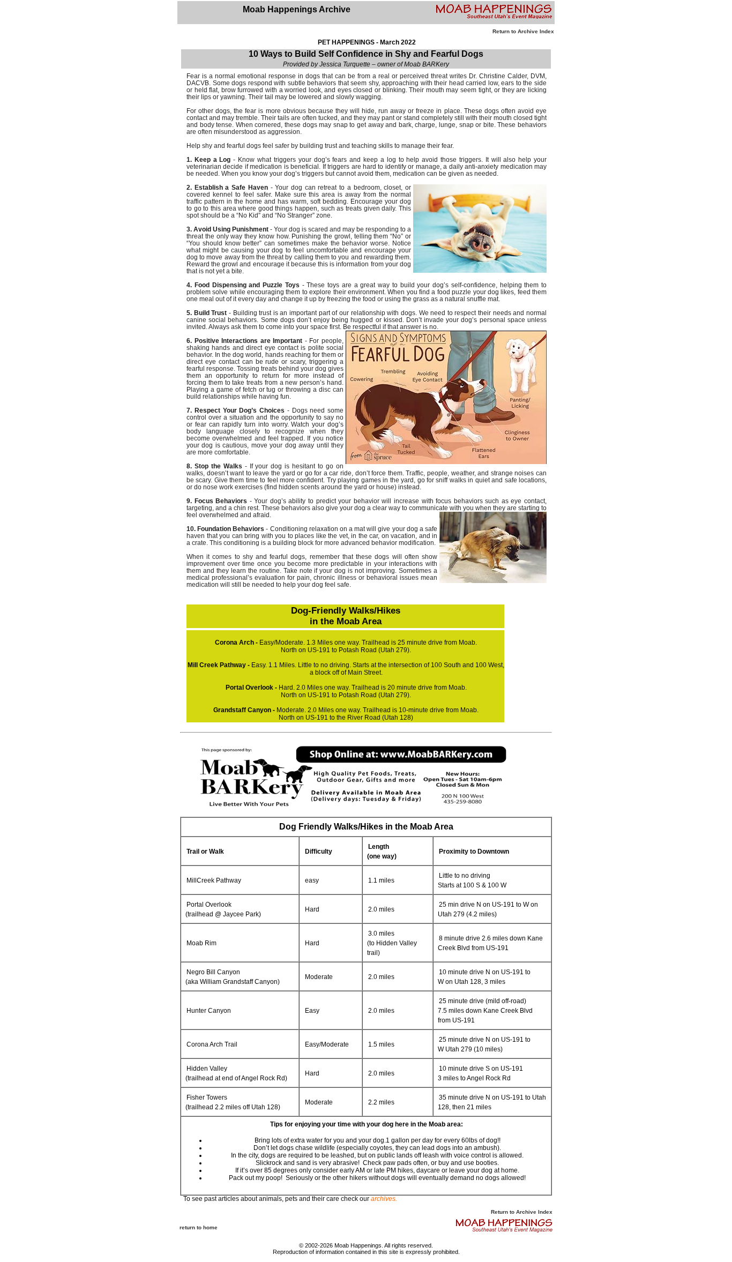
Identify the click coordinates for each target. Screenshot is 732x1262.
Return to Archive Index (523, 31)
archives (383, 1199)
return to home (199, 1227)
